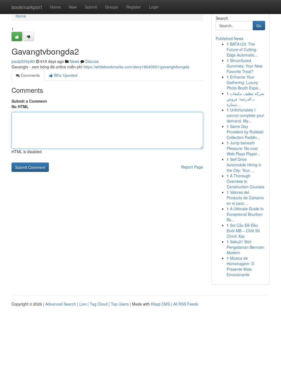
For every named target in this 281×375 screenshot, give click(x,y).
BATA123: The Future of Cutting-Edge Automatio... (242, 49)
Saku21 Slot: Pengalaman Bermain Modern (245, 247)
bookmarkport (27, 6)
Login (154, 7)
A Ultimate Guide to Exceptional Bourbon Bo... (245, 214)
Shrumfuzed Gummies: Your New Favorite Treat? (244, 66)
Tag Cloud (99, 304)
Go (259, 25)
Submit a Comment (29, 101)
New (73, 7)
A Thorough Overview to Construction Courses (245, 181)
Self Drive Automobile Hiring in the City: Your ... (244, 164)
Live (82, 304)
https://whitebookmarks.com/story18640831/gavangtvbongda (136, 66)
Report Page (192, 167)
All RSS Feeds (185, 304)
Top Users (120, 304)
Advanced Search (60, 304)
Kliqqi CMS (160, 304)
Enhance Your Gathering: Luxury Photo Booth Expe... (244, 82)
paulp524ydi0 (23, 61)
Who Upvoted (65, 75)
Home (55, 7)
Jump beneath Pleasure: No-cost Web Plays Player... (243, 148)
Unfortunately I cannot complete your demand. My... (245, 115)
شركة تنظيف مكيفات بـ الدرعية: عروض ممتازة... (245, 99)
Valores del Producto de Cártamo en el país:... (245, 197)
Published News (229, 38)
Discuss (92, 61)
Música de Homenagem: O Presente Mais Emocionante (240, 266)
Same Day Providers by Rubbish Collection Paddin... (245, 132)
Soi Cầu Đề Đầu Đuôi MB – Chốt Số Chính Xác (243, 230)
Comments (30, 75)
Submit (91, 7)
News (74, 61)
